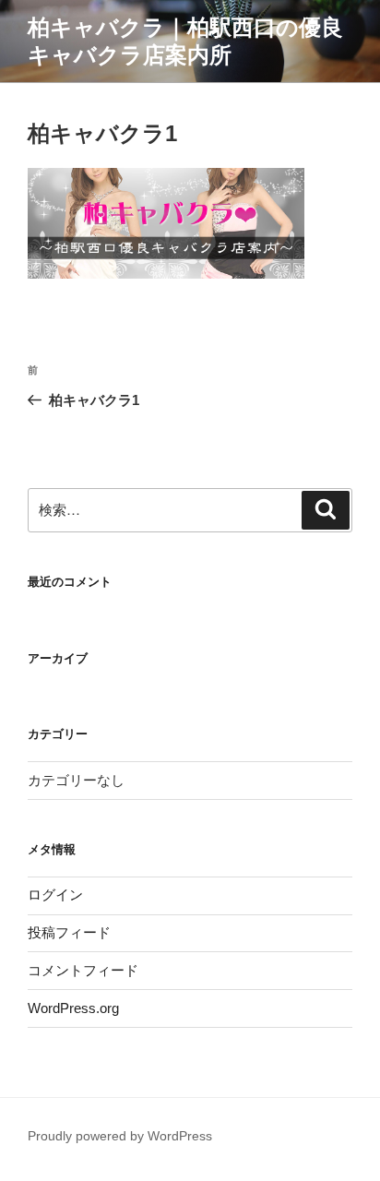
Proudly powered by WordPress (120, 1135)
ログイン (55, 894)
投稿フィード (69, 932)
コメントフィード (83, 970)
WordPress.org (73, 1008)
